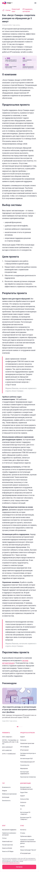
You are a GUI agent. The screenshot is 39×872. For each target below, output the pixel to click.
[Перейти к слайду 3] (20, 726)
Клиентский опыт (16, 10)
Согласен (19, 867)
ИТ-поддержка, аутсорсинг (28, 10)
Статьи (8, 10)
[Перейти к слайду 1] (17, 726)
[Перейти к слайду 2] (19, 726)
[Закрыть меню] (35, 2)
